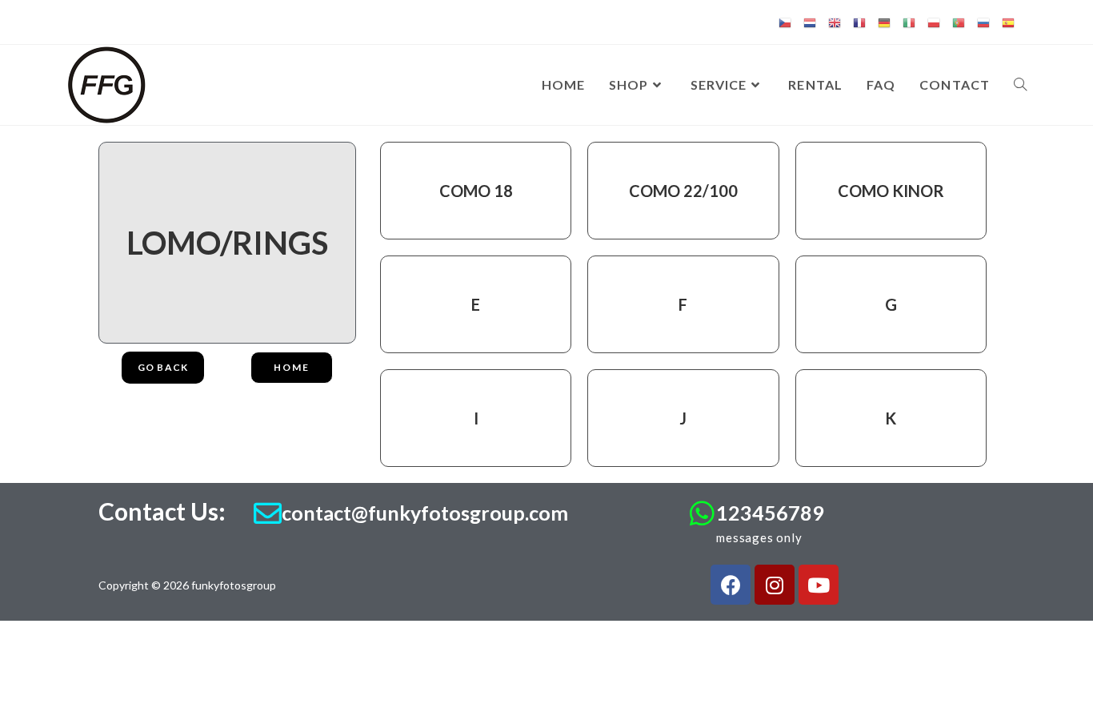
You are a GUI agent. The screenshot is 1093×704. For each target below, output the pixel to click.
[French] (859, 21)
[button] (291, 368)
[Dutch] (809, 21)
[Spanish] (1008, 21)
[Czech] (785, 21)
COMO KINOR (891, 190)
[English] (834, 21)
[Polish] (933, 21)
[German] (884, 21)
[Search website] (1020, 85)
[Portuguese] (958, 21)
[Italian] (909, 21)
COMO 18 (476, 190)
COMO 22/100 (683, 190)
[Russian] (983, 21)
